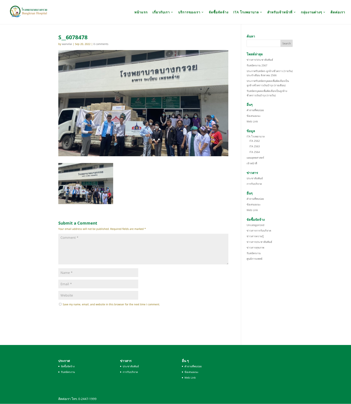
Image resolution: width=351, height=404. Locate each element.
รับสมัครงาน (254, 253)
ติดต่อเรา (338, 12)
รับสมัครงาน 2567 (257, 65)
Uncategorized (255, 225)
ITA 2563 (254, 146)
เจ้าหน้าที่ (252, 163)
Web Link (252, 121)
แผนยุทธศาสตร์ (255, 157)
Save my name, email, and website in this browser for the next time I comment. (111, 304)
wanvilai (67, 44)
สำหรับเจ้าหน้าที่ (279, 12)
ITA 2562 (254, 141)
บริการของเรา (189, 12)
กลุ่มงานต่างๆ (311, 12)
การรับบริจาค (254, 183)
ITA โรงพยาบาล (246, 12)
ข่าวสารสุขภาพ (255, 247)
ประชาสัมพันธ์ (255, 178)
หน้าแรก (141, 12)
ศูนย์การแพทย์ (254, 258)
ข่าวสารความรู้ (255, 236)
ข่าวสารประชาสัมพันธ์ (259, 242)
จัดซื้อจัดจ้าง (219, 12)
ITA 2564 (254, 152)
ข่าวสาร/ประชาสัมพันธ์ (260, 59)
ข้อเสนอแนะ (254, 115)
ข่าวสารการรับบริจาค (259, 230)
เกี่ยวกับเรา (161, 12)
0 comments (100, 44)
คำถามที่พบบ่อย (255, 110)
